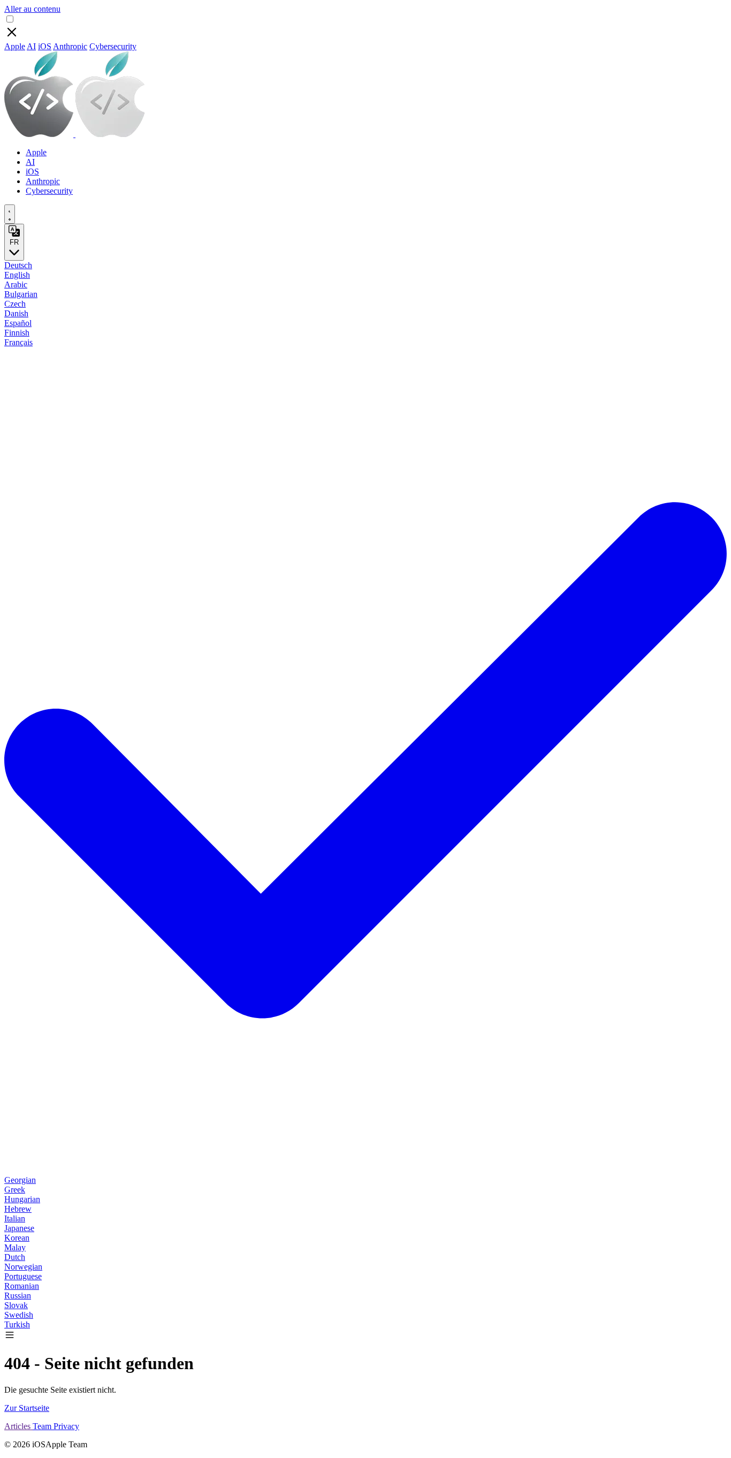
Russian (17, 1295)
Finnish (16, 332)
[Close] (11, 36)
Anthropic (70, 46)
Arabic (15, 284)
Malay (15, 1247)
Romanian (21, 1285)
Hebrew (18, 1208)
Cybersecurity (112, 46)
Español (18, 323)
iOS (44, 46)
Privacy (66, 1426)
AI (31, 46)
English (17, 274)
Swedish (18, 1314)
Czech (15, 303)
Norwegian (23, 1266)
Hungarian (22, 1199)
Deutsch (18, 265)
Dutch (14, 1257)
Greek (14, 1189)
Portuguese (23, 1276)
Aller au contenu (32, 8)
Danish (16, 313)
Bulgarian (20, 294)
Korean (16, 1237)
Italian (14, 1218)
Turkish (17, 1324)
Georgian (20, 1179)
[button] (9, 1337)
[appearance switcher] (9, 214)
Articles (18, 1426)
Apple (14, 46)
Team (43, 1426)
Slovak (16, 1305)
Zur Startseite (26, 1408)
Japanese (19, 1228)
